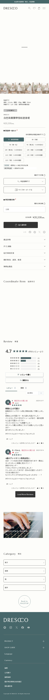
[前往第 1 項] (4, 88)
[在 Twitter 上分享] (39, 232)
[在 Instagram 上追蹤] (11, 627)
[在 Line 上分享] (44, 232)
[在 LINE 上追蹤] (5, 627)
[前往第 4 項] (29, 88)
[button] (38, 443)
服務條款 (8, 677)
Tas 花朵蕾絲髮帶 (10, 316)
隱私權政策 (8, 686)
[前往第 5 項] (38, 88)
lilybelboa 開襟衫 (29, 316)
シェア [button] (10, 439)
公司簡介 (8, 673)
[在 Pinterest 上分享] (35, 232)
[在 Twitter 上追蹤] (16, 627)
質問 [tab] (22, 388)
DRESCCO (6, 114)
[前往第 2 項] (12, 88)
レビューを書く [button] (25, 375)
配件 (6, 587)
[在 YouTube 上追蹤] (28, 627)
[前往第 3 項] (21, 88)
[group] (23, 525)
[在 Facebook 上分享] (30, 232)
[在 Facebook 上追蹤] (22, 627)
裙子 (6, 562)
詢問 (6, 668)
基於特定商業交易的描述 (13, 681)
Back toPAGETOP (24, 602)
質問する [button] (25, 380)
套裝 (6, 571)
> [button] (25, 494)
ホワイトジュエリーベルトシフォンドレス (20, 434)
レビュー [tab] (10, 388)
